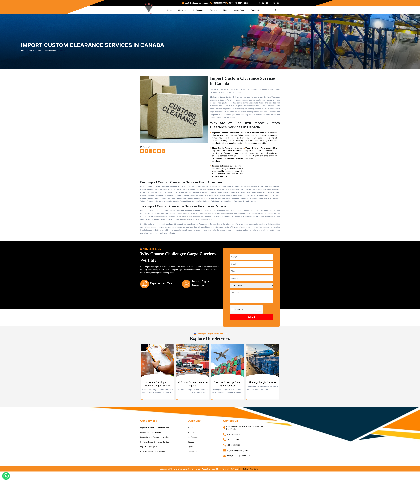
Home (169, 10)
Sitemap (213, 10)
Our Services (198, 10)
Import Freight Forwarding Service (154, 437)
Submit (251, 317)
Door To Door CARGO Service (152, 451)
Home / (24, 50)
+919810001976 (219, 3)
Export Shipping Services (150, 447)
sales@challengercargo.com (238, 456)
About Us (182, 10)
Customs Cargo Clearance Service (154, 442)
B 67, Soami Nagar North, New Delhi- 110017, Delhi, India (244, 427)
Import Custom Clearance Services (154, 427)
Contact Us (255, 10)
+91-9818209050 (233, 445)
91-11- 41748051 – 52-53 (238, 3)
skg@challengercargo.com (196, 3)
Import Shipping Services (150, 432)
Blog (225, 10)
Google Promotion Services (249, 469)
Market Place (239, 10)
